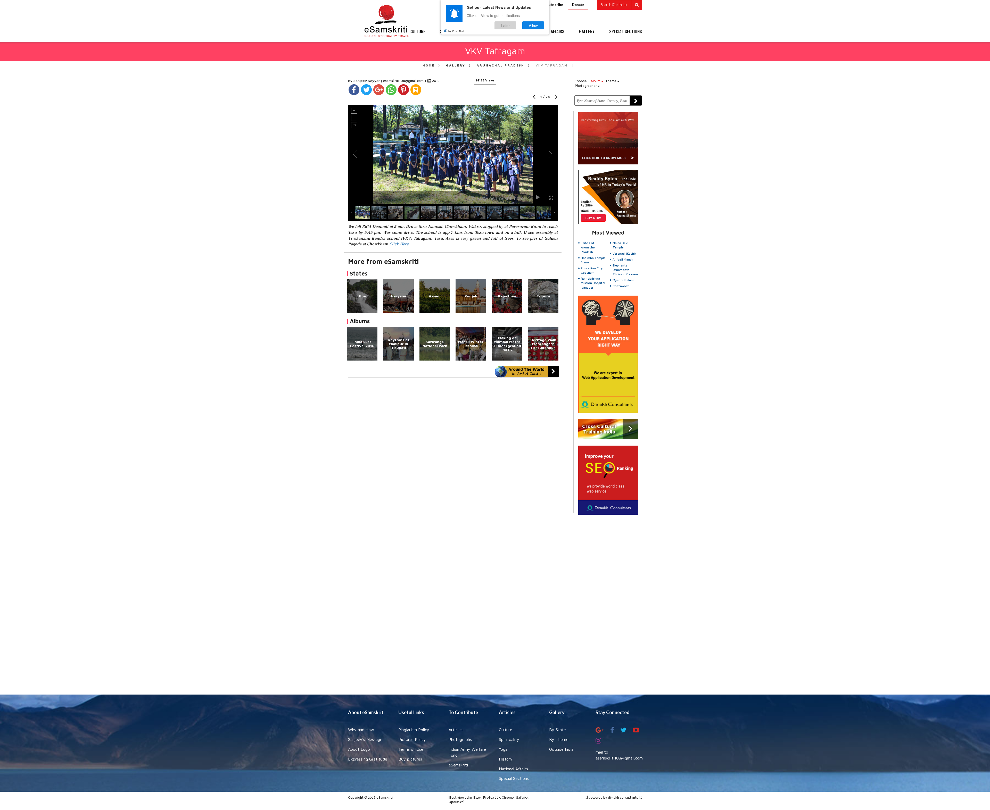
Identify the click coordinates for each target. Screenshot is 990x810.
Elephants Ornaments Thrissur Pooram (625, 269)
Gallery (455, 65)
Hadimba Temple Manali (593, 260)
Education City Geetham (592, 270)
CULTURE (417, 32)
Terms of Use (410, 749)
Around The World (526, 371)
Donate (578, 5)
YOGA (483, 32)
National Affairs (513, 768)
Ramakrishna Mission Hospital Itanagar (593, 283)
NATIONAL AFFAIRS (548, 32)
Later (505, 25)
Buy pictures (410, 759)
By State (557, 729)
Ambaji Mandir (623, 259)
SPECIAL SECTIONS (625, 32)
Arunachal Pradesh (500, 65)
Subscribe (555, 4)
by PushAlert (456, 31)
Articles (456, 729)
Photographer (586, 85)
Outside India (561, 749)
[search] (619, 5)
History (506, 759)
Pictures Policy (412, 739)
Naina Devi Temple (620, 245)
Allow (533, 25)
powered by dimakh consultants (613, 797)
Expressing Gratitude (367, 759)
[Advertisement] (495, 613)
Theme (611, 81)
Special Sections (514, 778)
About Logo (359, 749)
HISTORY (510, 32)
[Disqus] (453, 448)
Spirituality (509, 739)
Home (429, 65)
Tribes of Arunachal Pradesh (588, 247)
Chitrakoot (621, 286)
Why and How (361, 729)
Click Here (399, 244)
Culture (505, 729)
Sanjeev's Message (365, 739)
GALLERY (587, 32)
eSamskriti (458, 765)
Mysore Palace (623, 280)
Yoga (503, 749)
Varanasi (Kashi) (624, 253)
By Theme (558, 739)
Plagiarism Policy (413, 729)
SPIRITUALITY (452, 32)
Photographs (460, 739)
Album (596, 81)
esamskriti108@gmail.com (404, 81)
